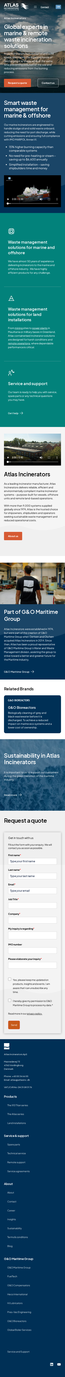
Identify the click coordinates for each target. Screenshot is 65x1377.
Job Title (13, 899)
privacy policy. (34, 1013)
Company (14, 913)
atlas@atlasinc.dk (20, 1080)
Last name (14, 869)
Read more (10, 794)
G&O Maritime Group (17, 671)
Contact (45, 7)
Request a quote (17, 82)
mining (19, 328)
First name (14, 855)
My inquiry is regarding (21, 928)
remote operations (19, 343)
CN (58, 6)
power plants (40, 328)
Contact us (48, 82)
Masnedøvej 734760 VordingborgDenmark (13, 1065)
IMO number (15, 944)
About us (13, 536)
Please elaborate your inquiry (25, 958)
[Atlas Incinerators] (16, 6)
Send (14, 1024)
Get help (13, 413)
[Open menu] (35, 7)
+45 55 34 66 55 (20, 1076)
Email (12, 884)
